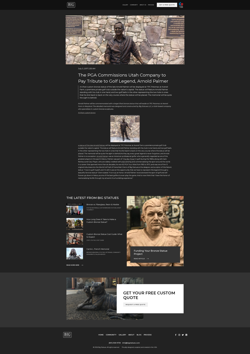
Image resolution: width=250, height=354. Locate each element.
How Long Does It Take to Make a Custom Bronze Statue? (101, 220)
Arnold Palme (102, 156)
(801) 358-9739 (115, 343)
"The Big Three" (129, 159)
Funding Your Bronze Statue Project (150, 252)
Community (134, 5)
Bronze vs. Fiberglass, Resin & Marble (103, 204)
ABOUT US (143, 5)
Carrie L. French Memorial (98, 249)
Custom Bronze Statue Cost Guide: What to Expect (104, 235)
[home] (71, 5)
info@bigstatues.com (131, 343)
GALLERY (125, 5)
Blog (139, 335)
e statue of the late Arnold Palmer (91, 145)
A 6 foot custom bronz (87, 113)
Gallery (122, 335)
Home (101, 335)
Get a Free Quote (167, 5)
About (131, 335)
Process (151, 5)
